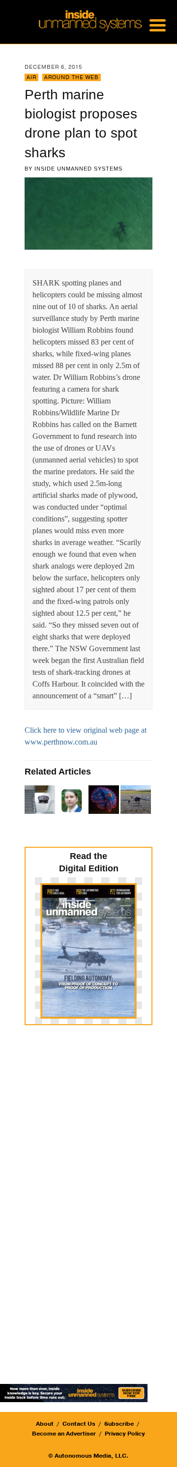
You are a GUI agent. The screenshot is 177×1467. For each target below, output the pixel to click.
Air (31, 77)
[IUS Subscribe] (74, 1392)
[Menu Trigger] (158, 24)
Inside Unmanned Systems (78, 169)
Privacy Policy (125, 1434)
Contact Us (78, 1424)
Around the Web (71, 77)
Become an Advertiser (64, 1434)
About (45, 1424)
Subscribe (119, 1424)
